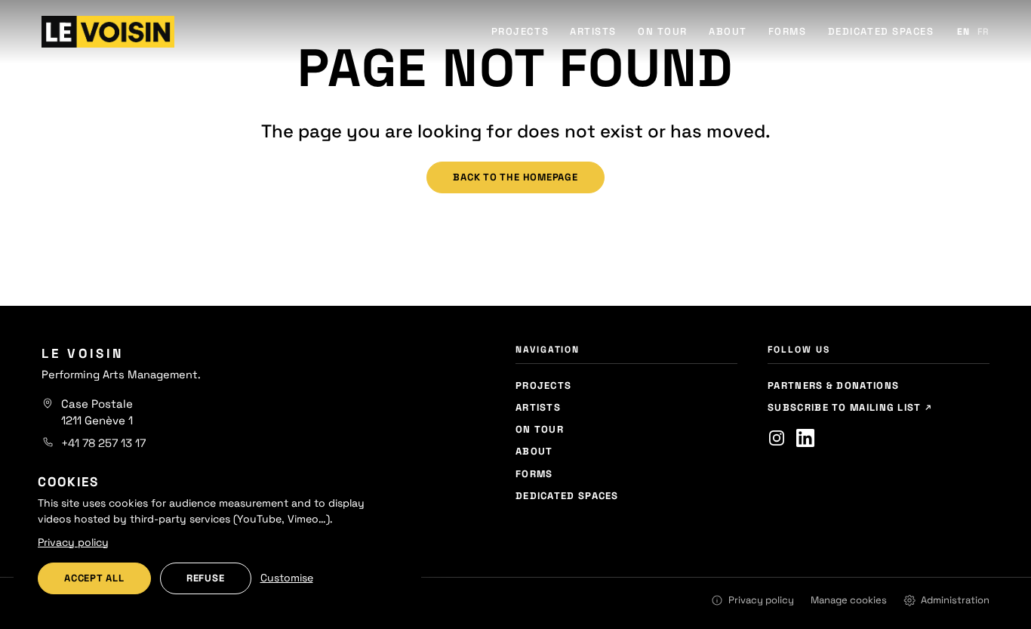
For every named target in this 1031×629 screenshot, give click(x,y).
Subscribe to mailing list (846, 407)
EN (963, 32)
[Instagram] (777, 438)
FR (983, 32)
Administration (955, 600)
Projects (520, 31)
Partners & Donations (833, 385)
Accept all (94, 578)
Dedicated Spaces (881, 31)
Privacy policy (761, 600)
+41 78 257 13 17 (103, 443)
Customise (286, 577)
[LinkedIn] (805, 438)
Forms (787, 31)
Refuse (205, 578)
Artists (593, 31)
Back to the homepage (515, 177)
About (728, 31)
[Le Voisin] (108, 32)
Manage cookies (849, 600)
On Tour (663, 31)
